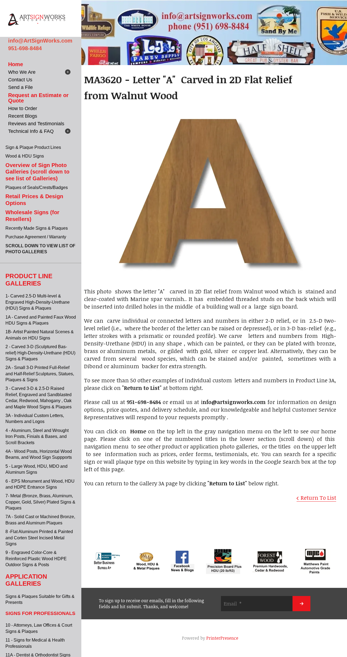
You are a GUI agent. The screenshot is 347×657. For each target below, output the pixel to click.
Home (15, 64)
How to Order (22, 108)
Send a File (20, 87)
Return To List (318, 497)
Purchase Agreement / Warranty (35, 237)
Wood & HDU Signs (24, 156)
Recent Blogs (22, 116)
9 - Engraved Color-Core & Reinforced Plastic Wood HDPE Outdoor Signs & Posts (36, 558)
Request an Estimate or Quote (38, 98)
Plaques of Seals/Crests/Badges (36, 187)
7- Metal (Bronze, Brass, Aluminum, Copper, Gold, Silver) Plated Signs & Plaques (40, 501)
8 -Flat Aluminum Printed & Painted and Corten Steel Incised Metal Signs (39, 537)
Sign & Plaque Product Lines (33, 147)
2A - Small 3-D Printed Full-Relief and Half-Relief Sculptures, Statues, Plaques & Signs (39, 373)
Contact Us (20, 79)
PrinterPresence (222, 638)
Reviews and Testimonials (36, 123)
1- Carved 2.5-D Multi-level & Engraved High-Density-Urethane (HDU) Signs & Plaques (37, 302)
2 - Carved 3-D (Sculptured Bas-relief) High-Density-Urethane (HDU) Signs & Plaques (40, 352)
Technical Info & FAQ (31, 131)
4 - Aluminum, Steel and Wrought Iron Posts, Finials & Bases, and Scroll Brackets (37, 436)
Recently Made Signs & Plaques (36, 228)
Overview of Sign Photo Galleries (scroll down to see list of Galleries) (37, 171)
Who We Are (22, 72)
